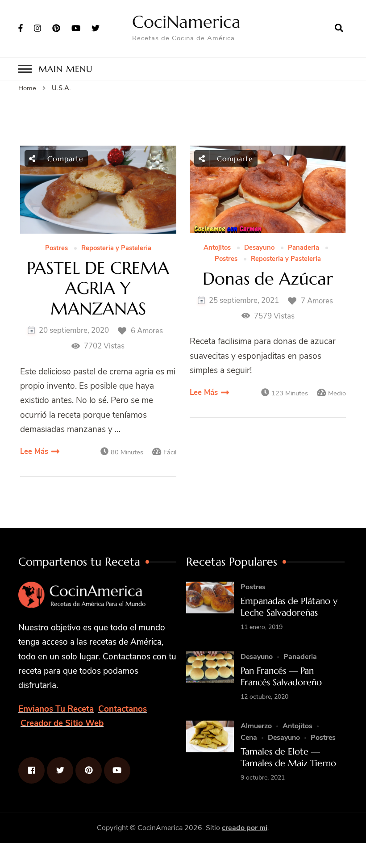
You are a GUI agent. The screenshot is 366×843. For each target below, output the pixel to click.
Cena (249, 737)
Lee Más (34, 451)
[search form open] (339, 28)
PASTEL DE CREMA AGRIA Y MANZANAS (98, 288)
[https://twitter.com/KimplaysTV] (60, 770)
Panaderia (303, 248)
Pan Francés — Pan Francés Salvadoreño (281, 676)
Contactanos (122, 709)
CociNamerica (186, 22)
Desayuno (259, 248)
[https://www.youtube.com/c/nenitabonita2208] (117, 770)
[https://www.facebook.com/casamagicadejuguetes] (31, 770)
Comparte (64, 158)
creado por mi (244, 828)
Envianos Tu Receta (56, 709)
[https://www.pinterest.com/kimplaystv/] (88, 770)
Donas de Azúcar (268, 279)
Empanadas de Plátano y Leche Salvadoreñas (289, 607)
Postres (56, 248)
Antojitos (217, 248)
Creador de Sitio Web (62, 723)
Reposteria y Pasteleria (116, 248)
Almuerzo (256, 726)
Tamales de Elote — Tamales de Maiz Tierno (288, 757)
